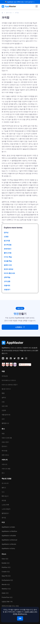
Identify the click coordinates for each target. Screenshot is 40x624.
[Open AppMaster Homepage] (20, 343)
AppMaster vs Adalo (8, 527)
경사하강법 (7, 245)
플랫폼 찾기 (5, 513)
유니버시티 (5, 483)
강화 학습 (7, 277)
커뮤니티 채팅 (6, 469)
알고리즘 (7, 240)
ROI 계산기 (5, 496)
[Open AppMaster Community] (3, 358)
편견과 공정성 (8, 269)
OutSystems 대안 (7, 580)
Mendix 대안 (6, 584)
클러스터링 (7, 253)
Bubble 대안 (5, 563)
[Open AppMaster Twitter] (15, 358)
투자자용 (4, 450)
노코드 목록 (5, 505)
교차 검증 (7, 281)
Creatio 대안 (6, 571)
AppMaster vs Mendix (9, 544)
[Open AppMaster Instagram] (26, 358)
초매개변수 (7, 249)
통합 (3, 393)
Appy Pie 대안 (6, 576)
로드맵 (4, 500)
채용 (3, 433)
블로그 (4, 487)
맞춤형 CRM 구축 (7, 601)
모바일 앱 (5, 376)
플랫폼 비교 (5, 423)
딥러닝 (6, 232)
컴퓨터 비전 (8, 265)
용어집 (4, 517)
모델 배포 (7, 285)
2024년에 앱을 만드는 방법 (10, 606)
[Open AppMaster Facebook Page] (11, 358)
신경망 (6, 236)
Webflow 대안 (6, 589)
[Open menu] (36, 6)
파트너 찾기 (5, 442)
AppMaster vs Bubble (9, 535)
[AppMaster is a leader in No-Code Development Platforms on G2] (3, 364)
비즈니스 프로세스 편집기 (10, 384)
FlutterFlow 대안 (7, 597)
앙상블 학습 (8, 261)
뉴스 (3, 492)
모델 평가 (7, 289)
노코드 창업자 (6, 509)
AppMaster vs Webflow (9, 531)
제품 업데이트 (6, 414)
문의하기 (4, 446)
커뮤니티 (4, 464)
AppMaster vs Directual (9, 540)
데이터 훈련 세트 (9, 273)
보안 (3, 419)
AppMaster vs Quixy (8, 548)
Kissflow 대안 (6, 567)
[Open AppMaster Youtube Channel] (22, 358)
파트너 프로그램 (7, 438)
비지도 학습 (8, 257)
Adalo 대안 (5, 593)
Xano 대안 (5, 559)
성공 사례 (5, 406)
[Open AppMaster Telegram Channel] (7, 358)
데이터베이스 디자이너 (9, 380)
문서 (3, 473)
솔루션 (4, 397)
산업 (3, 402)
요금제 (4, 410)
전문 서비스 (5, 455)
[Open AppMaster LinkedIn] (18, 358)
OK (20, 618)
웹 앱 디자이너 (6, 389)
